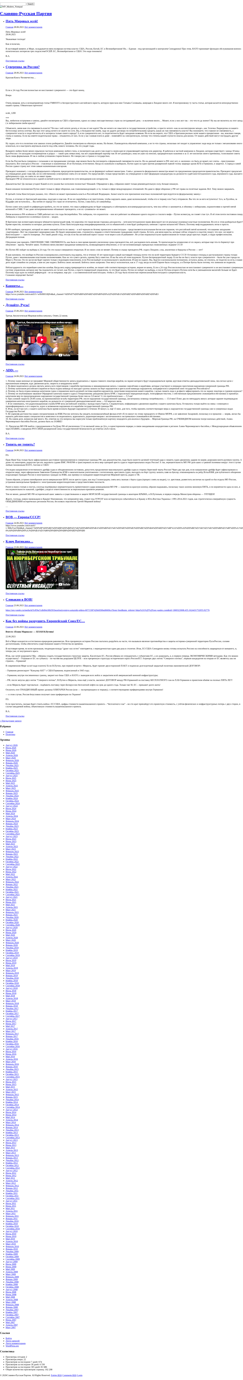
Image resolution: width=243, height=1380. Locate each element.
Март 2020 (11, 940)
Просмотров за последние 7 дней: (22, 1362)
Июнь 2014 (11, 1115)
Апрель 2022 (12, 877)
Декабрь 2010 (12, 1221)
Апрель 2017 (12, 1029)
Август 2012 (12, 1170)
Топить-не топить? (20, 444)
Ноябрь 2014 (12, 1102)
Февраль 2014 (12, 1125)
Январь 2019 (12, 975)
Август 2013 (12, 1140)
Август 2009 (12, 1261)
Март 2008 (11, 1302)
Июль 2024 (11, 808)
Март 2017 (11, 1031)
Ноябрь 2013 (12, 1132)
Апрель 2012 (12, 1180)
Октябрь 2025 (12, 770)
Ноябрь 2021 (12, 889)
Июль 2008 (11, 1292)
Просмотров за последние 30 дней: (23, 1364)
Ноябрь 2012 (12, 1163)
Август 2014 (12, 1110)
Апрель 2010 (12, 1241)
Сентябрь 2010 (13, 1229)
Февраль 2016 (12, 1064)
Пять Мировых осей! (22, 21)
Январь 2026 (12, 763)
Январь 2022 (12, 884)
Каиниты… (14, 286)
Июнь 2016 (11, 1054)
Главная (9, 27)
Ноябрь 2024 (12, 798)
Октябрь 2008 (12, 1287)
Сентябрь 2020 (13, 925)
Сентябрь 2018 (13, 986)
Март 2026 (11, 758)
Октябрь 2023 (12, 831)
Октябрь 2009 (12, 1256)
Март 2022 (11, 879)
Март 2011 (11, 1213)
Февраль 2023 (12, 851)
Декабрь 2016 (12, 1039)
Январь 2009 (12, 1279)
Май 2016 (10, 1056)
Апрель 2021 (12, 907)
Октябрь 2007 (12, 1315)
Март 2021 (11, 910)
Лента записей (13, 1341)
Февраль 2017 (12, 1034)
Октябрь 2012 (12, 1165)
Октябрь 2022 (12, 861)
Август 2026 (12, 745)
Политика (10, 734)
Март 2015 (11, 1092)
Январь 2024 (12, 823)
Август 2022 (12, 867)
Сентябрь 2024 (13, 803)
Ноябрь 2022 (12, 859)
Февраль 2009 (12, 1277)
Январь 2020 (12, 945)
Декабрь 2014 (12, 1099)
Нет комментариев (33, 27)
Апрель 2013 (12, 1150)
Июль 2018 (11, 991)
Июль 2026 (11, 748)
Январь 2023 (12, 854)
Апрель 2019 (12, 968)
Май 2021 (10, 904)
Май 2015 (10, 1087)
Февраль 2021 (12, 912)
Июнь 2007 (11, 1320)
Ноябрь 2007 (12, 1312)
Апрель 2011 (12, 1211)
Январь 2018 (12, 1006)
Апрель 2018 (12, 998)
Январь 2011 (12, 1218)
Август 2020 (12, 927)
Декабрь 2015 (12, 1069)
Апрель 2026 (12, 755)
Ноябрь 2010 (12, 1223)
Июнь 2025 (11, 780)
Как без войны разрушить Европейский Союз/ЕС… (45, 621)
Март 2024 (11, 818)
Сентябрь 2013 (13, 1137)
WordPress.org (12, 1346)
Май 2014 (10, 1117)
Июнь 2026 (11, 750)
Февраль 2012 (12, 1186)
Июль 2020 (11, 930)
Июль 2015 (11, 1082)
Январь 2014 (12, 1127)
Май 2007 (10, 1322)
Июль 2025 (11, 778)
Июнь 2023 (11, 841)
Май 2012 (10, 1178)
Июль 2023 (11, 839)
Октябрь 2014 (12, 1104)
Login (79, 1375)
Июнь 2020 (11, 932)
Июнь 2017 (11, 1023)
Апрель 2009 (12, 1272)
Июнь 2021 (11, 902)
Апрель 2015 (12, 1089)
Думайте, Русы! (18, 305)
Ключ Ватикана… (19, 541)
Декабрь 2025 (12, 765)
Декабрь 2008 (12, 1282)
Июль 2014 (11, 1112)
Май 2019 (10, 965)
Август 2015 (12, 1079)
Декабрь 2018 (12, 978)
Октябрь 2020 (12, 922)
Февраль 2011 (12, 1216)
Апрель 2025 (12, 786)
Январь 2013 (12, 1158)
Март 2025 (11, 788)
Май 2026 (10, 753)
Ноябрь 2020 (12, 920)
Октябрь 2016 (12, 1044)
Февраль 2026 (12, 760)
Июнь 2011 (11, 1206)
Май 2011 (10, 1208)
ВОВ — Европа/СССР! (23, 517)
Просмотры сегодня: (16, 1357)
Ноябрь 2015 (12, 1072)
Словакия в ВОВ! (19, 599)
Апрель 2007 (12, 1325)
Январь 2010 (12, 1249)
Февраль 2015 (12, 1094)
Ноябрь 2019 (12, 950)
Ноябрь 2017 (12, 1011)
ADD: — (12, 370)
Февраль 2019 (12, 973)
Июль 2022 (11, 869)
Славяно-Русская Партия (26, 13)
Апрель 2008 (12, 1299)
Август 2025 (12, 775)
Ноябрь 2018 (12, 980)
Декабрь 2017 (12, 1008)
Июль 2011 (11, 1203)
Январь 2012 (12, 1188)
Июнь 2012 (11, 1175)
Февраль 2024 (12, 821)
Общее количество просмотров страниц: (25, 1369)
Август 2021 (12, 897)
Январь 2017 (12, 1036)
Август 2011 (11, 1201)
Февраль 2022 (12, 882)
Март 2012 (11, 1183)
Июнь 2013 (11, 1145)
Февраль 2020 (12, 942)
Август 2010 (12, 1231)
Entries (56, 1375)
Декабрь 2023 (12, 826)
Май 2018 (10, 996)
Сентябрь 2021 (13, 894)
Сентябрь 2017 (13, 1016)
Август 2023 (12, 836)
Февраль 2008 (12, 1304)
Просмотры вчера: (15, 1359)
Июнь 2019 (11, 963)
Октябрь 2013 (12, 1135)
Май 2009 (10, 1269)
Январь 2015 (12, 1097)
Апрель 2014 (12, 1120)
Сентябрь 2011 (13, 1198)
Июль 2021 (11, 899)
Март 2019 (11, 970)
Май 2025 (10, 783)
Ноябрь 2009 (12, 1254)
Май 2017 (10, 1026)
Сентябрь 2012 (13, 1168)
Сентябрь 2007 (13, 1317)
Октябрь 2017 (12, 1013)
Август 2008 (12, 1289)
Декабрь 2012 (12, 1160)
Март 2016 (11, 1061)
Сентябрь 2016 (13, 1046)
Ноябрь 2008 (12, 1284)
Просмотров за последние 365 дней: (23, 1367)
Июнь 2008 (11, 1294)
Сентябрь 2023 (13, 834)
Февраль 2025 (12, 791)
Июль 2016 (11, 1051)
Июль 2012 (11, 1173)
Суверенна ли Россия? (23, 67)
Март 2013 (11, 1153)
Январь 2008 (12, 1307)
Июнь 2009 (11, 1267)
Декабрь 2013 (12, 1130)
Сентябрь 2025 (13, 773)
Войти (9, 1338)
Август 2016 (12, 1049)
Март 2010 (11, 1244)
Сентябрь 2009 (13, 1259)
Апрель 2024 (12, 816)
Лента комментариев (16, 1343)
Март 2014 (11, 1122)
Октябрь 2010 (12, 1226)
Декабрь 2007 (12, 1310)
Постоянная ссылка (15, 61)
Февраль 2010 (12, 1246)
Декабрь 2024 (12, 796)
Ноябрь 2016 (12, 1041)
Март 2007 (11, 1327)
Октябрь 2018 (12, 983)
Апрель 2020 (12, 937)
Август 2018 (12, 988)
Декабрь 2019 (12, 948)
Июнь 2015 (11, 1084)
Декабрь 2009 (12, 1251)
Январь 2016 (12, 1067)
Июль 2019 (11, 960)
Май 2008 (10, 1297)
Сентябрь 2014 (13, 1107)
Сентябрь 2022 (13, 864)
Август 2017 (12, 1018)
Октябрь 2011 (12, 1196)
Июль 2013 (11, 1142)
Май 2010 (10, 1239)
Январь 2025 (12, 793)
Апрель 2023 (12, 846)
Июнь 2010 (11, 1236)
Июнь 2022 (11, 872)
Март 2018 (11, 1001)
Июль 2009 (11, 1264)
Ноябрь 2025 (12, 768)
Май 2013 (10, 1148)
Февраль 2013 (12, 1155)
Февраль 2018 (12, 1003)
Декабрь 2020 (12, 917)
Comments (69, 1375)
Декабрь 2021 (12, 887)
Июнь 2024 (11, 811)
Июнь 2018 (11, 993)
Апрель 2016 (12, 1059)
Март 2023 (11, 849)
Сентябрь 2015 (13, 1077)
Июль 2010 (11, 1234)
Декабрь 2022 (12, 856)
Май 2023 (10, 844)
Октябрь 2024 (12, 801)
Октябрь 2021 (12, 892)
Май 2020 (10, 935)
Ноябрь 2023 (12, 829)
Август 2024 (12, 806)
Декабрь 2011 (12, 1191)
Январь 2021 (12, 915)
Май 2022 (10, 874)
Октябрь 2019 (12, 953)
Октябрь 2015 (12, 1074)
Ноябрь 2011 (12, 1193)
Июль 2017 (11, 1021)
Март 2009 (11, 1274)
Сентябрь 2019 (13, 955)
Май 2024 (10, 813)
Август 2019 (12, 958)
